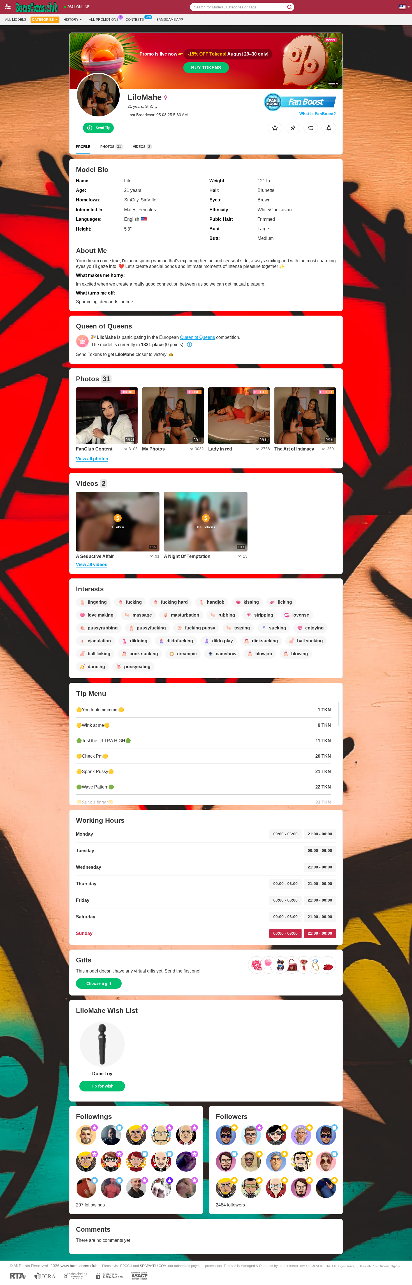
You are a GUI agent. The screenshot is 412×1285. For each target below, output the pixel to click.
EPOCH (126, 1266)
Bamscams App (169, 20)
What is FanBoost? (317, 113)
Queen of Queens (197, 337)
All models (15, 20)
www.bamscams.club (79, 1266)
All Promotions (104, 20)
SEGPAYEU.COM (153, 1266)
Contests (135, 20)
